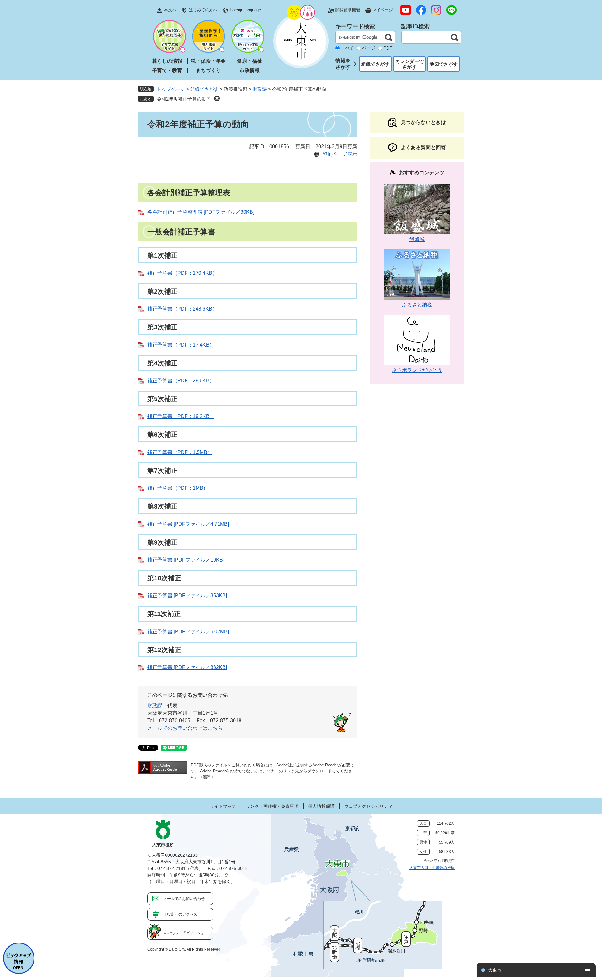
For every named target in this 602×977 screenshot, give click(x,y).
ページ (368, 47)
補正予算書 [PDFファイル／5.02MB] (188, 631)
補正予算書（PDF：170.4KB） (182, 273)
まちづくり (208, 70)
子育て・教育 (167, 70)
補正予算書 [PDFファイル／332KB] (187, 667)
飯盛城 (417, 239)
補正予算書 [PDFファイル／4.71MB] (188, 524)
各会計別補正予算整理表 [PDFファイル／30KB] (200, 212)
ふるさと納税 (417, 304)
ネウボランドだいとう (417, 370)
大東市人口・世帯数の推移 (432, 867)
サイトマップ (223, 806)
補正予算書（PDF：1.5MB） (179, 452)
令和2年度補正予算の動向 (184, 99)
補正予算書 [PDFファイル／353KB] (187, 595)
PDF (387, 47)
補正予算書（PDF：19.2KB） (180, 416)
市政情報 (250, 70)
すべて (347, 47)
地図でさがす (444, 64)
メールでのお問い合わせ (184, 898)
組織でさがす (375, 64)
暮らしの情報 (167, 61)
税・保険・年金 (208, 61)
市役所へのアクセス (180, 914)
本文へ (170, 10)
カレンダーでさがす (409, 64)
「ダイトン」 (184, 933)
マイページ (382, 10)
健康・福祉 (249, 61)
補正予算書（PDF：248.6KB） (182, 308)
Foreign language (245, 10)
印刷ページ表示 (339, 154)
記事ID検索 (415, 26)
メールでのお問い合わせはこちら (185, 728)
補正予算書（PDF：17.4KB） (180, 344)
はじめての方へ (203, 10)
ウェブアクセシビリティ (368, 806)
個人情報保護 (321, 806)
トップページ (171, 89)
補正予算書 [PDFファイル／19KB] (185, 559)
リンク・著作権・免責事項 (272, 806)
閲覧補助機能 (347, 10)
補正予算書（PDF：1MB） (177, 488)
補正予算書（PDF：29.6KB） (180, 380)
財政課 (260, 89)
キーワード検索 (355, 26)
